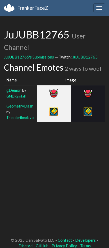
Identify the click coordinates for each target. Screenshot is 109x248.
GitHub (42, 245)
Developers (85, 240)
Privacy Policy (64, 245)
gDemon (13, 90)
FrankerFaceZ (32, 8)
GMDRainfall (16, 96)
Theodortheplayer (20, 117)
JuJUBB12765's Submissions (29, 57)
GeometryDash (19, 106)
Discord (26, 245)
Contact (65, 240)
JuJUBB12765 (85, 57)
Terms (85, 245)
